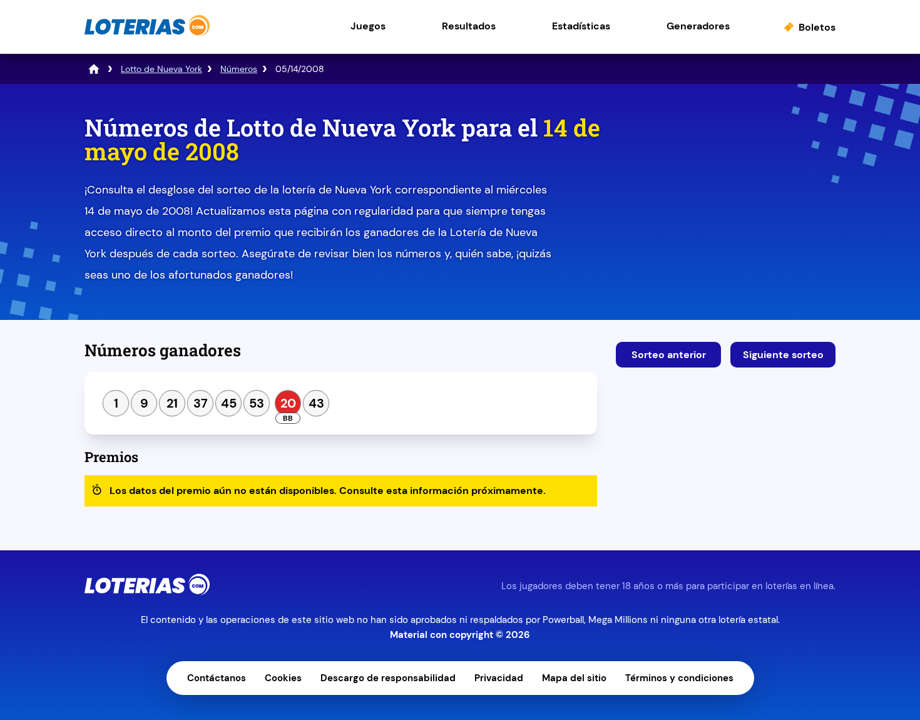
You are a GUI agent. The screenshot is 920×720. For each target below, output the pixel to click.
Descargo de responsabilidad (388, 678)
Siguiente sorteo (783, 354)
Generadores (698, 26)
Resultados (469, 26)
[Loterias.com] (147, 33)
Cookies (283, 678)
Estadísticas (581, 26)
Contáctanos (216, 678)
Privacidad (498, 678)
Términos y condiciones (679, 678)
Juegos (368, 26)
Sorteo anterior (668, 354)
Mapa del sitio (574, 678)
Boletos (817, 27)
